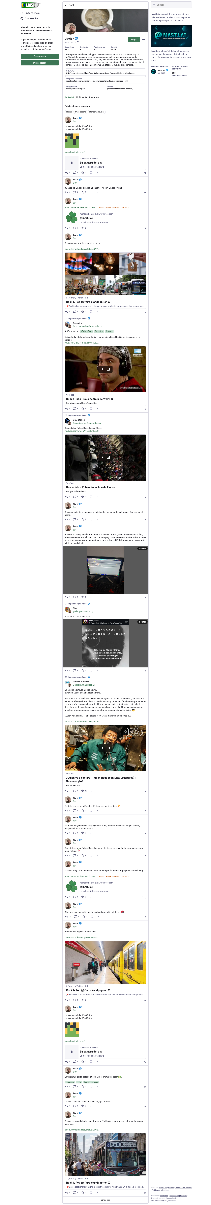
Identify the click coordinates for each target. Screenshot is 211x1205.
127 (82, 49)
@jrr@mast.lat (71, 42)
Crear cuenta (40, 56)
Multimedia (81, 97)
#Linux (69, 112)
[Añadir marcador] (91, 172)
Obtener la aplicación (178, 1195)
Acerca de (163, 1187)
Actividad (69, 97)
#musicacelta (80, 112)
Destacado (94, 97)
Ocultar (142, 548)
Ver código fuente (173, 1198)
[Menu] (143, 39)
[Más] (97, 172)
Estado (171, 1187)
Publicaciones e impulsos (77, 106)
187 (67, 49)
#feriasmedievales (96, 112)
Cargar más (105, 1200)
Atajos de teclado (158, 1198)
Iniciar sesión (39, 63)
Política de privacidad (160, 1190)
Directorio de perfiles (183, 1187)
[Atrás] (66, 5)
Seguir (134, 39)
